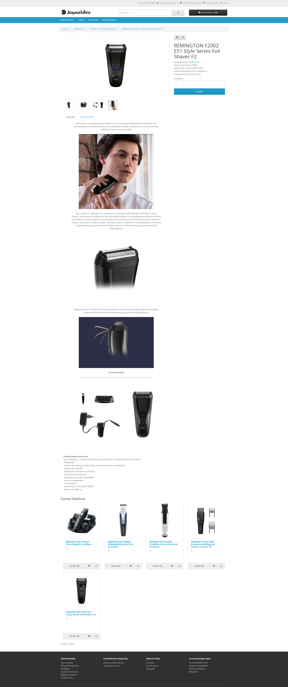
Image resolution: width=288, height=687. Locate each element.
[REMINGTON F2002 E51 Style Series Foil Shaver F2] (116, 65)
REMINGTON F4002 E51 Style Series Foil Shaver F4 (81, 613)
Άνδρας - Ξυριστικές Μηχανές (103, 29)
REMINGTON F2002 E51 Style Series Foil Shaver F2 (142, 29)
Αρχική (65, 29)
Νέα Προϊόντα (152, 666)
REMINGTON (79, 29)
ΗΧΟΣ (81, 20)
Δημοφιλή (150, 669)
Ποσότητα (178, 78)
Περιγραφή (70, 117)
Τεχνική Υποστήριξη (69, 672)
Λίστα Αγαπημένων (197, 669)
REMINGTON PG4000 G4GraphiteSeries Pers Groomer (120, 544)
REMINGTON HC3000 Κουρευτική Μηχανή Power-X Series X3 (203, 544)
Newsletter (193, 672)
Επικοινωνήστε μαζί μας (114, 663)
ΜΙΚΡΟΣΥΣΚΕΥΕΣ (109, 20)
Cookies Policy (67, 678)
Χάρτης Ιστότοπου (112, 666)
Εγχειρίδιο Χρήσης (69, 675)
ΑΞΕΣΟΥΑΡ (93, 20)
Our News (150, 663)
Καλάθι (199, 91)
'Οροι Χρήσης (67, 663)
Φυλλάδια (65, 669)
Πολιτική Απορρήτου (70, 666)
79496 (71, 644)
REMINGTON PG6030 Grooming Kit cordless (79, 543)
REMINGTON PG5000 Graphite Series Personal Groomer (163, 544)
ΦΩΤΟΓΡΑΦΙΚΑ (67, 20)
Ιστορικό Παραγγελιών (198, 666)
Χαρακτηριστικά (87, 117)
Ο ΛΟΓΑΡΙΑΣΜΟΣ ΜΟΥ (198, 663)
